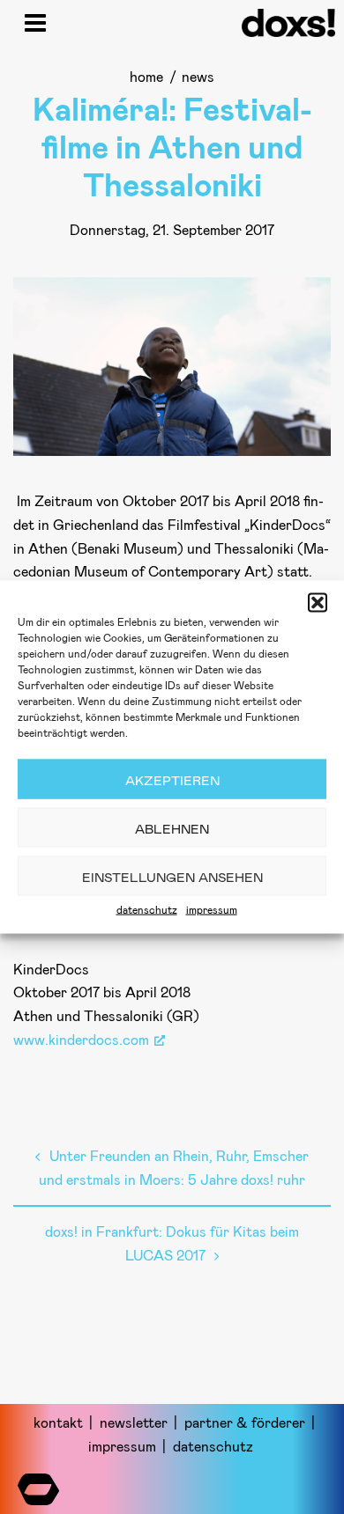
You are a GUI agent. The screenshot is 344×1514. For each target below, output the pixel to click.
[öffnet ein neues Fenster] (38, 1484)
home (146, 76)
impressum (211, 909)
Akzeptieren (172, 779)
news (198, 76)
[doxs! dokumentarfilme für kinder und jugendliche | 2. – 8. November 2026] (288, 31)
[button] (317, 603)
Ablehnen (172, 827)
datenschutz (146, 909)
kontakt (58, 1422)
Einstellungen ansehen (172, 876)
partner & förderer (244, 1422)
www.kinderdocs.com (81, 1039)
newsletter (134, 1422)
